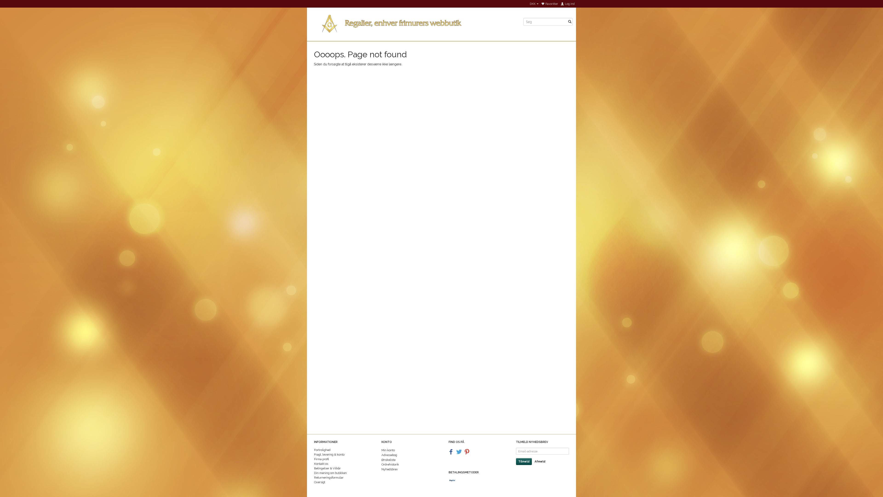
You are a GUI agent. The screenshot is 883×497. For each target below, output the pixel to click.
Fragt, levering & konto (329, 454)
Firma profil (321, 459)
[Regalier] (413, 22)
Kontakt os (321, 463)
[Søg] (569, 22)
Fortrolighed (322, 450)
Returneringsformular (329, 477)
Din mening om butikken (330, 473)
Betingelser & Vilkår (327, 468)
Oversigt (319, 482)
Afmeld (540, 461)
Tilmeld (524, 461)
